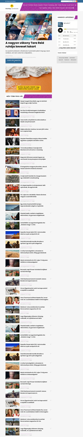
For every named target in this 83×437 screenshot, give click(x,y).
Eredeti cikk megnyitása (14, 60)
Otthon (50, 8)
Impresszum (66, 59)
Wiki (66, 8)
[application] (29, 80)
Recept (64, 5)
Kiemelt (25, 5)
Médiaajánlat (73, 59)
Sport (72, 5)
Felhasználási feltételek (63, 57)
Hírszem (45, 5)
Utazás (35, 5)
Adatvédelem (72, 57)
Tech (53, 8)
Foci (41, 8)
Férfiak (57, 8)
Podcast (62, 8)
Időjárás (40, 5)
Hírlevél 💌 (71, 8)
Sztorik (68, 5)
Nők (56, 5)
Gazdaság (51, 5)
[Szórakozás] (13, 7)
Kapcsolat (61, 59)
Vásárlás (30, 5)
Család (60, 5)
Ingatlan (44, 8)
